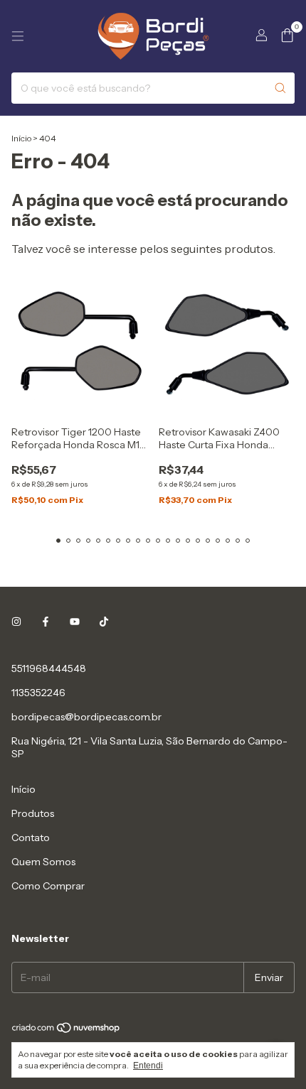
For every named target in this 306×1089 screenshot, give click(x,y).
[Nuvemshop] (66, 1031)
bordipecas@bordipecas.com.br (86, 716)
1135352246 (38, 692)
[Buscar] (280, 88)
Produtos (32, 813)
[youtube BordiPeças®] (75, 621)
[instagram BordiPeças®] (16, 621)
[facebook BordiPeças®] (46, 621)
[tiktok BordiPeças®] (104, 621)
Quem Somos (43, 861)
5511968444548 (48, 668)
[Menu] (17, 36)
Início (21, 138)
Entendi (148, 1066)
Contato (30, 837)
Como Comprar (48, 885)
